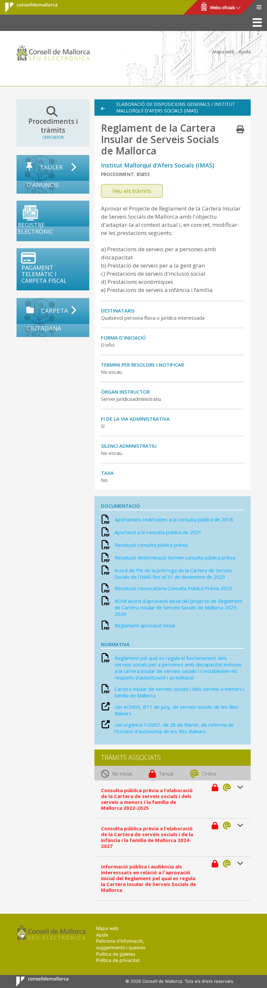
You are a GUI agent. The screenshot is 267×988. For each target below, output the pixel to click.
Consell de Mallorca (27, 7)
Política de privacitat (118, 960)
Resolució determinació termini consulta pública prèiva (175, 557)
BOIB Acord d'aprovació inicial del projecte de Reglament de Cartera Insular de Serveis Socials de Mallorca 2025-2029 (178, 607)
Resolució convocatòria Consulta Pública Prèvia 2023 (173, 588)
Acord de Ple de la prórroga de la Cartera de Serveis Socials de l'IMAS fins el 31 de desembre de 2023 (173, 573)
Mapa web (223, 52)
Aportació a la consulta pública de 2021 (158, 532)
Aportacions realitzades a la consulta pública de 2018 (174, 519)
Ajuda (245, 52)
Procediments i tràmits (53, 128)
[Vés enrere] (106, 108)
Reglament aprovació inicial (145, 625)
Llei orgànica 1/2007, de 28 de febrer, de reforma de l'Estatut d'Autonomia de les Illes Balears (174, 727)
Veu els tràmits (132, 191)
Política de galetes (115, 954)
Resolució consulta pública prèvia (151, 545)
